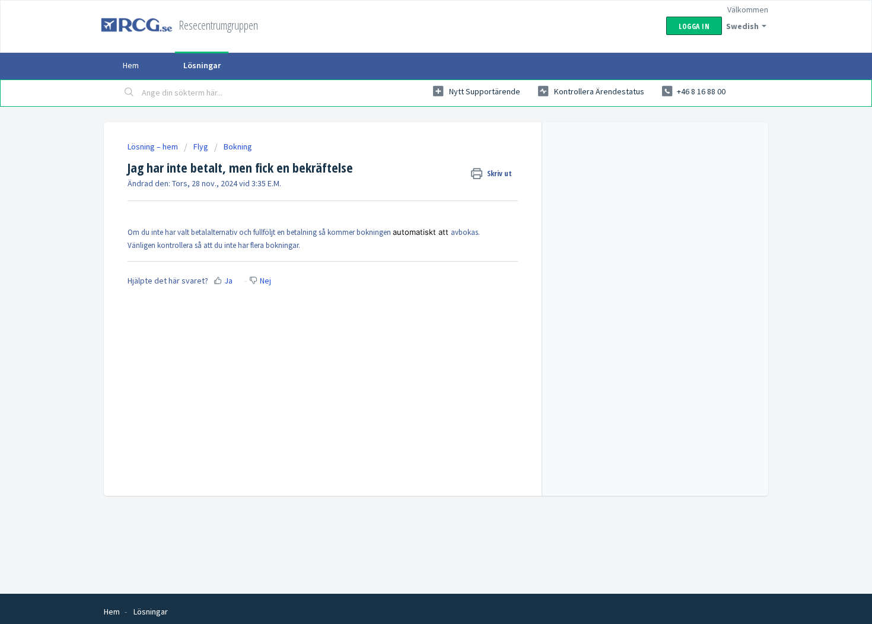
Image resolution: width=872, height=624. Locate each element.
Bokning (238, 146)
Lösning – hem (154, 146)
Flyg (200, 146)
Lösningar (202, 65)
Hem (131, 65)
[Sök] (129, 93)
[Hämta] (414, 155)
